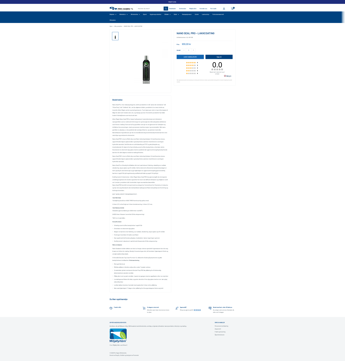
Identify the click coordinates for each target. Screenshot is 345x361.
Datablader (172, 8)
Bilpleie (112, 14)
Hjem (111, 26)
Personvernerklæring (221, 326)
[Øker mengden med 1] (193, 50)
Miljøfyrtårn (192, 8)
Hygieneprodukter (155, 14)
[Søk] (166, 9)
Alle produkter (118, 26)
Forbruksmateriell (218, 14)
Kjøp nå (219, 57)
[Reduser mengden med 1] (184, 50)
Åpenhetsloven (219, 335)
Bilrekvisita (134, 14)
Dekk (175, 14)
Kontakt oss (203, 8)
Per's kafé (213, 8)
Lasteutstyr (205, 14)
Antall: (179, 50)
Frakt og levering (220, 332)
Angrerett (218, 329)
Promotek (136, 355)
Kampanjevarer (187, 14)
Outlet (197, 14)
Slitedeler (113, 20)
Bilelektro (122, 14)
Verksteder (182, 8)
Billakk (167, 14)
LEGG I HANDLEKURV (190, 57)
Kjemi (145, 14)
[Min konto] (224, 9)
